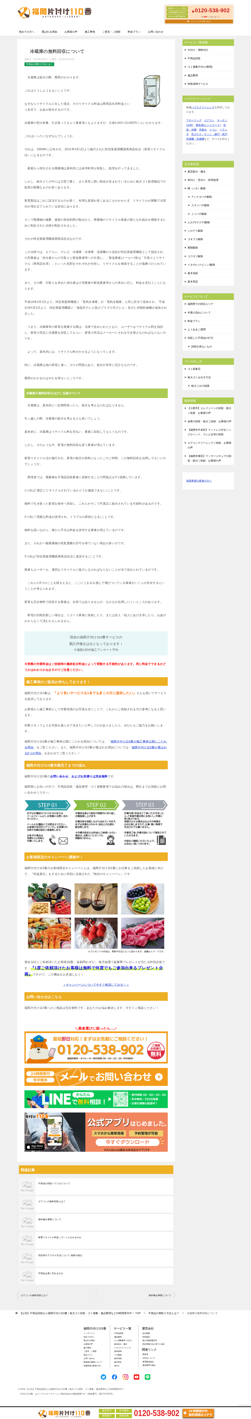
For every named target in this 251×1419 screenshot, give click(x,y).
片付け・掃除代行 (198, 49)
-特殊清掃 (118, 1351)
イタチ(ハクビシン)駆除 (201, 264)
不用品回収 (194, 58)
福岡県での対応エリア (200, 303)
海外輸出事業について (49, 1219)
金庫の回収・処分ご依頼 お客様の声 (209, 421)
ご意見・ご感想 (111, 31)
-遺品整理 (118, 1337)
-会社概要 (146, 1333)
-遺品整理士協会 (148, 1365)
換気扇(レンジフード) (208, 125)
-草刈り (117, 1366)
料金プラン (134, 31)
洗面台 (203, 129)
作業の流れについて (199, 312)
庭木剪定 (193, 281)
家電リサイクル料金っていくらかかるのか (60, 1237)
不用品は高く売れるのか (50, 1273)
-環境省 (145, 1354)
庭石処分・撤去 (197, 171)
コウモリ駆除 (195, 256)
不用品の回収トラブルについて (54, 1183)
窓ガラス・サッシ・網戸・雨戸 (209, 134)
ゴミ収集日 (194, 368)
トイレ (213, 129)
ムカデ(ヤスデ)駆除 (199, 222)
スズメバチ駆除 (200, 205)
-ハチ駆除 (118, 1355)
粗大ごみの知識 (200, 385)
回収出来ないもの (201, 346)
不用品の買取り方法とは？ (39, 64)
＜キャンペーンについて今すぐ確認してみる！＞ (96, 984)
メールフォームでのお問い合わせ (200, 21)
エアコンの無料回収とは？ (52, 1201)
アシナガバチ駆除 (201, 196)
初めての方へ (26, 31)
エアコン (209, 120)
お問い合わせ (155, 31)
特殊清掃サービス (198, 83)
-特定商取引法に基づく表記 (153, 1344)
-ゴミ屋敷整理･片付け (123, 1340)
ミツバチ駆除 (199, 213)
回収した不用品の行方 (200, 337)
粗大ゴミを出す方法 (199, 377)
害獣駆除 (193, 247)
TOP (80, 1313)
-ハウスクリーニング (122, 1348)
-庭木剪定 (118, 1362)
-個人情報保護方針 (149, 1340)
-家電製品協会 (148, 1362)
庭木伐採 (193, 273)
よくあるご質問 (197, 329)
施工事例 (90, 31)
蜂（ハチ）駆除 (197, 188)
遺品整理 (193, 75)
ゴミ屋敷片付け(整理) (200, 66)
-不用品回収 (118, 1333)
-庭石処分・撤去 (120, 1344)
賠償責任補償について (93, 1362)
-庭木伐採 (118, 1358)
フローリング (194, 120)
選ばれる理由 (49, 31)
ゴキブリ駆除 (195, 239)
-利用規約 (146, 1337)
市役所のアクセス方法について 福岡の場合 (60, 1255)
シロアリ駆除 (195, 230)
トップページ (89, 1333)
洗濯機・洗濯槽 (195, 138)
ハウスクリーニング (202, 107)
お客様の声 (70, 31)
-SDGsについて (148, 1358)
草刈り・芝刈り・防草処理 (203, 179)
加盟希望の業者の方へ (199, 480)
